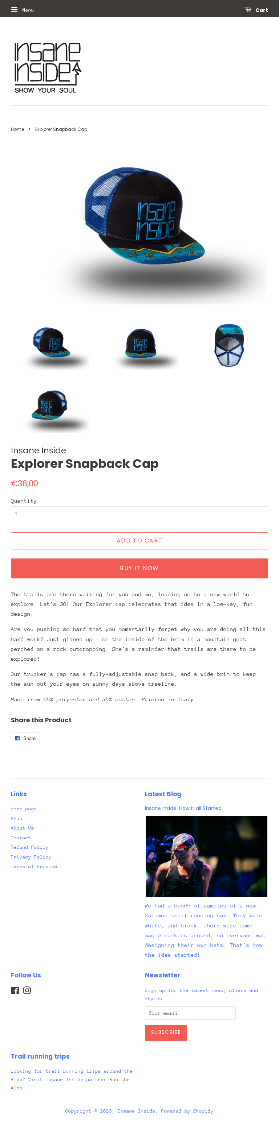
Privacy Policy (31, 857)
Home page (24, 808)
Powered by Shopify (187, 1111)
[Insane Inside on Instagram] (27, 992)
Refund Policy (30, 847)
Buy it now (139, 568)
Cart (261, 10)
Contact (21, 837)
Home (17, 129)
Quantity (24, 501)
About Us (22, 828)
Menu (27, 10)
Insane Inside (136, 1111)
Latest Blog (163, 794)
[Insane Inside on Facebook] (15, 992)
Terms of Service (34, 866)
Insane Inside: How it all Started (183, 808)
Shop (17, 818)
